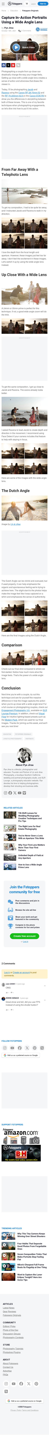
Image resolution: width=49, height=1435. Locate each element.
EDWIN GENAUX (12, 998)
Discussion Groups (12, 1333)
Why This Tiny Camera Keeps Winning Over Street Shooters (31, 1235)
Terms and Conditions (30, 1410)
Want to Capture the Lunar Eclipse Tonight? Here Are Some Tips (29, 1277)
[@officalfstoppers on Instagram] (5, 1048)
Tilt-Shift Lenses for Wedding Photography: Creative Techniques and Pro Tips (30, 817)
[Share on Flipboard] (13, 65)
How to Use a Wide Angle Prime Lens (30, 866)
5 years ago (20, 984)
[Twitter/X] (15, 792)
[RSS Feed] (42, 1048)
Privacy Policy (16, 1410)
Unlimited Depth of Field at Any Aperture (30, 857)
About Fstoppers (10, 1363)
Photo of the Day (10, 1330)
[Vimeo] (24, 792)
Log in (25, 941)
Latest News (8, 1307)
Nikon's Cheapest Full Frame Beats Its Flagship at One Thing (32, 1266)
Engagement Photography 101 (16, 710)
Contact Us (8, 1367)
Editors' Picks (9, 1326)
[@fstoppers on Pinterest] (34, 1048)
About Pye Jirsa (24, 765)
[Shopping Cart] (26, 3)
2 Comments (26, 30)
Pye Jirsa (8, 27)
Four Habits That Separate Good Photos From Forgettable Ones (31, 1246)
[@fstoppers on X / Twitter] (27, 1048)
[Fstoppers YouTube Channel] (12, 1048)
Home (4, 10)
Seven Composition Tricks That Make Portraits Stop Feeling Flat (32, 1257)
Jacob (30, 89)
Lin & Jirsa (15, 524)
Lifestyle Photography (12, 739)
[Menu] (3, 3)
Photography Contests (13, 1337)
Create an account (21, 972)
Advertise (7, 1370)
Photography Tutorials (13, 1348)
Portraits (29, 739)
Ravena (5, 92)
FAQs (5, 1374)
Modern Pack (11, 719)
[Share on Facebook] (4, 65)
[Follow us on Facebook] (19, 1048)
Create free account (25, 936)
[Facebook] (10, 792)
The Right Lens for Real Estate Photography (29, 828)
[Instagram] (5, 792)
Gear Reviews (9, 1311)
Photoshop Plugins (12, 1352)
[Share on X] (8, 65)
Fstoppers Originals (30, 10)
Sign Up (43, 3)
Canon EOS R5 (37, 95)
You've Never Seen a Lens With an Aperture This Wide (31, 837)
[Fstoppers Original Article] (41, 29)
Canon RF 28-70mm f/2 (29, 92)
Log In (33, 3)
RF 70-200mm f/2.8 (14, 95)
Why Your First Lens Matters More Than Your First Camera (31, 847)
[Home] (15, 4)
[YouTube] (19, 792)
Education (14, 10)
